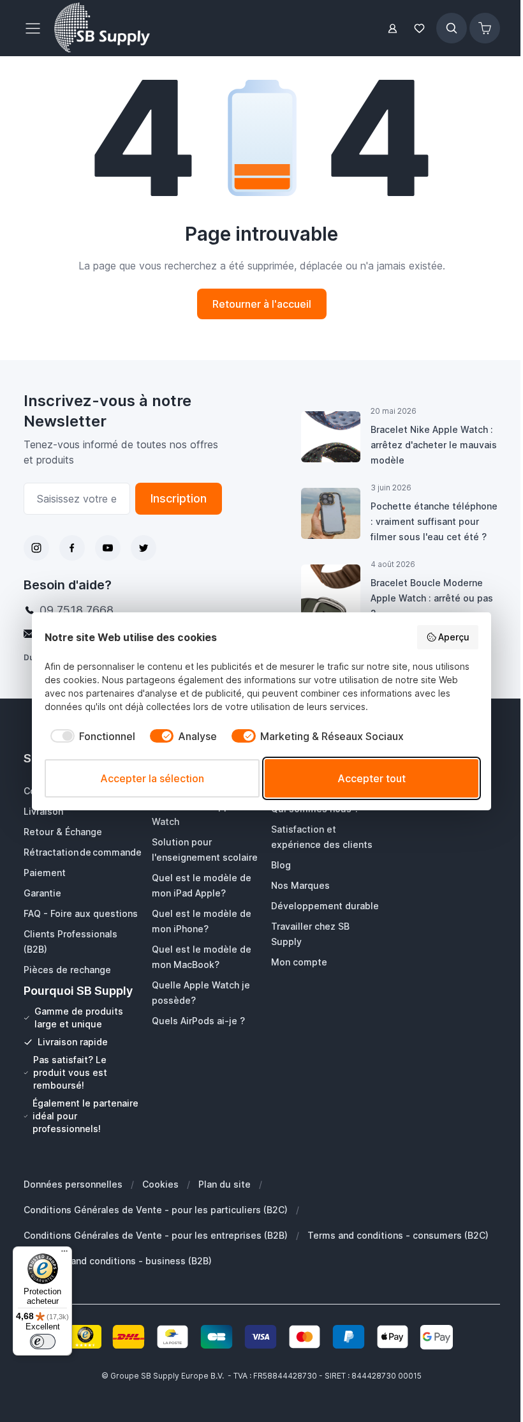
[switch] (42, 1341)
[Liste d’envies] (420, 28)
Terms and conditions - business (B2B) (126, 1260)
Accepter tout (371, 778)
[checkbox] (90, 736)
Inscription (179, 498)
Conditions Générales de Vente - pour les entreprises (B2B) (156, 1235)
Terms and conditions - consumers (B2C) (398, 1235)
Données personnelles (73, 1184)
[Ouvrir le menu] (36, 28)
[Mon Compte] (392, 28)
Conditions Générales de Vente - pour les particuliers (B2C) (156, 1209)
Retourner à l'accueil (261, 304)
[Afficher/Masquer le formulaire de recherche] (451, 28)
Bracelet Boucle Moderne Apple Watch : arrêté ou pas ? (432, 598)
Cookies (160, 1184)
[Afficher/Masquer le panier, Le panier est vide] (484, 28)
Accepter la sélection (152, 778)
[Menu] (64, 1254)
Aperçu (453, 637)
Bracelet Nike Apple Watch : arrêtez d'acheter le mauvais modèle (434, 444)
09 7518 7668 (77, 610)
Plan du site (224, 1184)
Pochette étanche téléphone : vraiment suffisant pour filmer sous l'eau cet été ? (434, 521)
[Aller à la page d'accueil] (102, 28)
